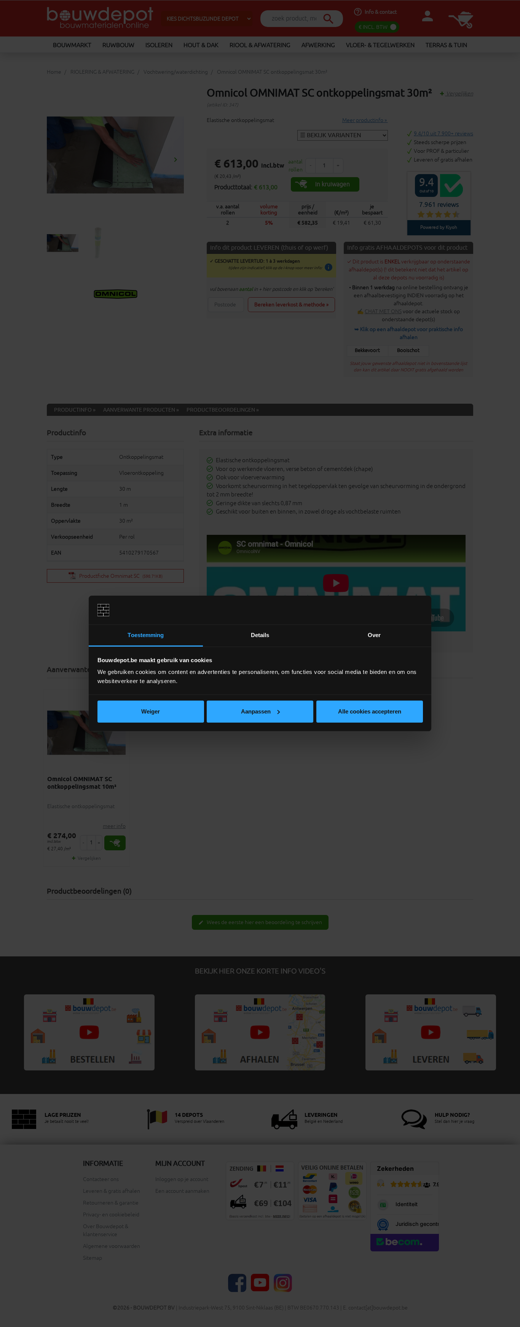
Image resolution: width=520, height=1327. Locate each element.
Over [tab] (374, 635)
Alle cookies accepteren (369, 711)
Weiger (150, 711)
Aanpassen (256, 711)
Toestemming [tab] (146, 635)
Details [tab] (260, 635)
